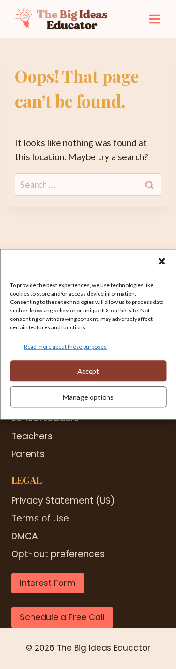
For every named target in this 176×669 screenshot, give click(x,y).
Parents (28, 454)
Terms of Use (40, 518)
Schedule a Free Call (62, 617)
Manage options (88, 397)
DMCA (24, 536)
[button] (161, 261)
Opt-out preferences (58, 554)
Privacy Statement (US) (63, 500)
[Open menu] (154, 19)
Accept (88, 371)
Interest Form (48, 583)
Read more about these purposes (65, 346)
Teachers (32, 436)
